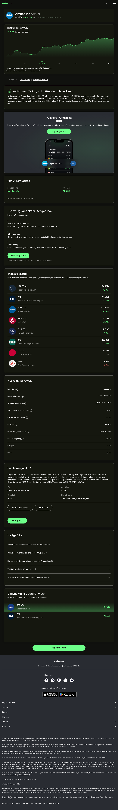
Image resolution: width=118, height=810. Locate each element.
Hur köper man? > (40, 80)
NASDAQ (43, 508)
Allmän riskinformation (9, 784)
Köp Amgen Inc (59, 131)
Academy (48, 261)
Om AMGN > (25, 80)
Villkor (7, 775)
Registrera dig (10, 68)
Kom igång (17, 520)
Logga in (105, 3)
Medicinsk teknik (20, 508)
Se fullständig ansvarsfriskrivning (20, 775)
